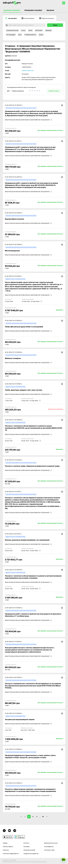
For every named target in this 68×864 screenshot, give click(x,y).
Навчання (6, 850)
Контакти (26, 843)
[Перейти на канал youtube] (9, 830)
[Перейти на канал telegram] (14, 830)
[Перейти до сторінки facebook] (4, 830)
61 (43, 816)
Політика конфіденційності (11, 853)
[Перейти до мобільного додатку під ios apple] (8, 837)
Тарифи (5, 843)
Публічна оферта (8, 846)
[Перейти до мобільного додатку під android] (20, 837)
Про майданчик (49, 846)
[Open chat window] (63, 859)
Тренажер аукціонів (29, 850)
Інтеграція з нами (49, 850)
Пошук (55, 25)
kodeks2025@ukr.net (28, 70)
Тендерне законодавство (30, 853)
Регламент (26, 846)
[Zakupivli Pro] (12, 2)
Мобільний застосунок (51, 843)
